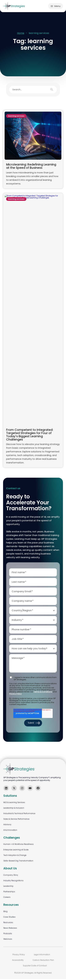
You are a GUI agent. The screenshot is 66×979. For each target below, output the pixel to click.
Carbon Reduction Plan (43, 960)
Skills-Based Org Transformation (18, 860)
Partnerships (9, 891)
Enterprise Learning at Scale (16, 849)
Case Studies (9, 917)
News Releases (10, 928)
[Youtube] (30, 788)
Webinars (7, 939)
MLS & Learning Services (14, 802)
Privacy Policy (15, 693)
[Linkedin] (6, 788)
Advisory (7, 824)
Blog (5, 911)
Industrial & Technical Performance (19, 813)
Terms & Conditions (43, 691)
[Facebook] (38, 788)
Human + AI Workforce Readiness (18, 844)
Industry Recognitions (13, 880)
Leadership (8, 886)
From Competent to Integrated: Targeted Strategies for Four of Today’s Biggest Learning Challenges (29, 435)
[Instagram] (22, 788)
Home (20, 33)
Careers (6, 897)
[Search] (53, 89)
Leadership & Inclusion (13, 808)
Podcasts (7, 933)
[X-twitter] (14, 788)
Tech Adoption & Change (14, 855)
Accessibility (18, 960)
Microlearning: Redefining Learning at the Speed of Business (31, 166)
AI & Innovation (10, 830)
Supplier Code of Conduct (35, 965)
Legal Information (42, 954)
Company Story (10, 875)
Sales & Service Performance (16, 819)
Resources (8, 922)
